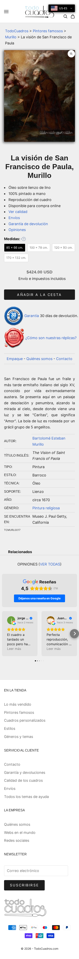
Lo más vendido (17, 704)
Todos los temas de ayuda (26, 797)
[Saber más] (23, 239)
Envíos (14, 218)
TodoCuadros (16, 31)
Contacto (64, 359)
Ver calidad (18, 212)
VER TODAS (50, 564)
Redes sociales (16, 840)
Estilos (9, 728)
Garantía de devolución (28, 224)
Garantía (31, 316)
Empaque (15, 359)
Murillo (10, 37)
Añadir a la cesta (39, 295)
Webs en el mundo (19, 832)
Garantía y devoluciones (24, 772)
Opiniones (17, 230)
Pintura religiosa (46, 508)
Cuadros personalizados (24, 720)
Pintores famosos (48, 31)
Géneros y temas (18, 736)
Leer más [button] (14, 649)
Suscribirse (24, 885)
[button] (4, 633)
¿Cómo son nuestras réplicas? (51, 338)
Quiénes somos (39, 359)
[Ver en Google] (11, 620)
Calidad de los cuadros (23, 780)
